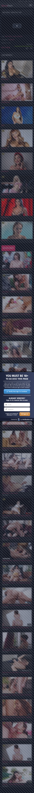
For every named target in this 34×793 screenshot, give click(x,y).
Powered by (14, 419)
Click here (9, 415)
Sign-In (25, 414)
